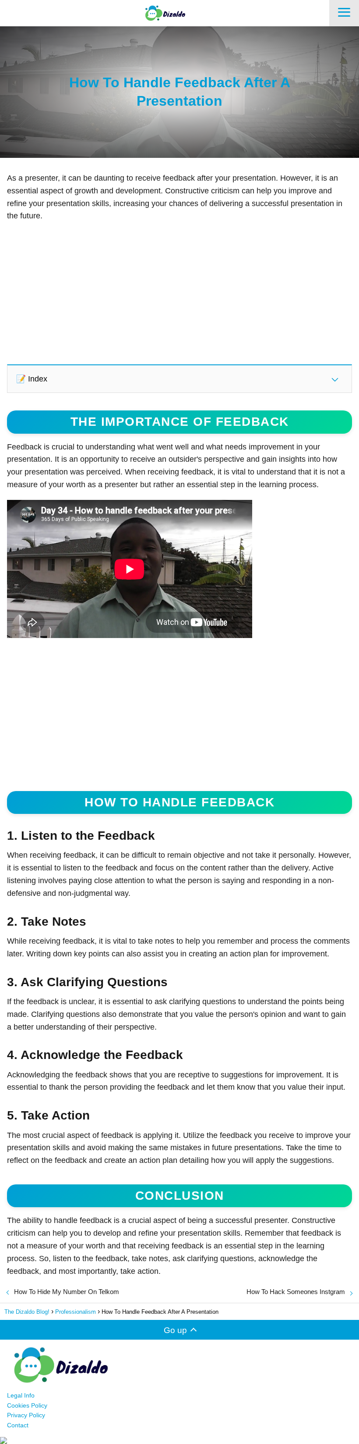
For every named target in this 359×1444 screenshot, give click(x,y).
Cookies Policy (27, 1405)
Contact (17, 1425)
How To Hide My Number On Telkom (66, 1291)
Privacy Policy (26, 1415)
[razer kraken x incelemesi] (179, 1440)
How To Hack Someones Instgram (295, 1291)
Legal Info (21, 1395)
